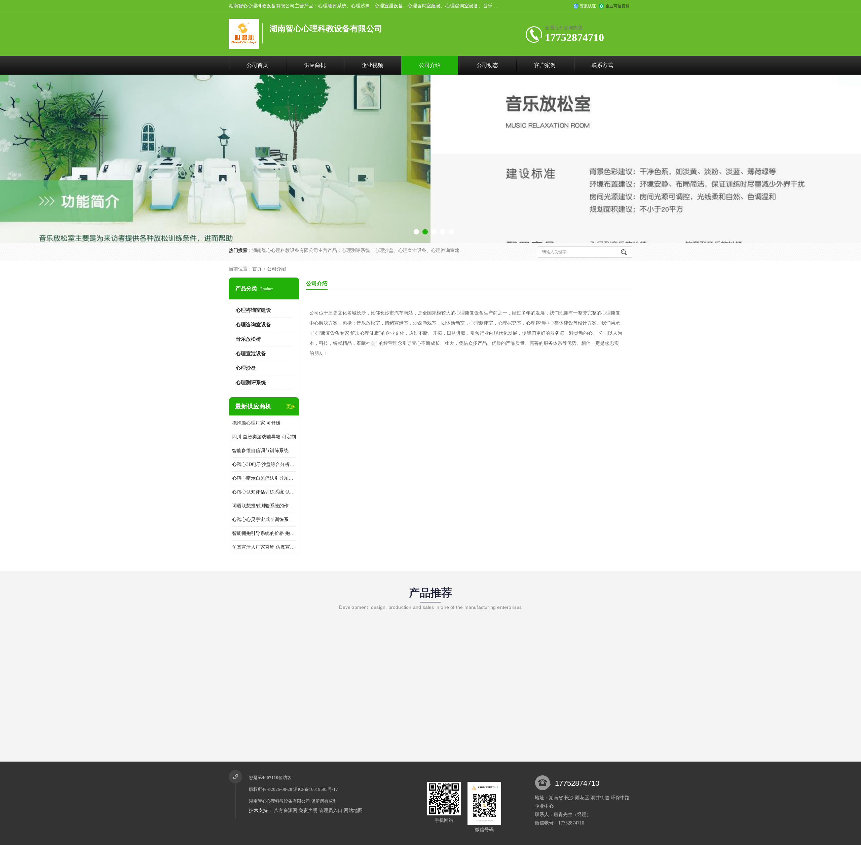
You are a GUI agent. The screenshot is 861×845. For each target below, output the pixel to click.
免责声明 (308, 810)
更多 (291, 406)
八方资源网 (285, 810)
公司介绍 (430, 65)
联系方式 (602, 65)
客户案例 (545, 65)
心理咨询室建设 (253, 310)
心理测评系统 (251, 382)
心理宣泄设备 (251, 353)
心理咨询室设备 (253, 324)
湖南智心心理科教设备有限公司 (279, 801)
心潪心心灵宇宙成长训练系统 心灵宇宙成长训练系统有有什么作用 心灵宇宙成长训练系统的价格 (264, 519)
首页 (257, 268)
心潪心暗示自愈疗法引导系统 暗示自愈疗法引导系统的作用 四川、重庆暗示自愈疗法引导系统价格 (264, 478)
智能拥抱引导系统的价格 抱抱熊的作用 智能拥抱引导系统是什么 (264, 533)
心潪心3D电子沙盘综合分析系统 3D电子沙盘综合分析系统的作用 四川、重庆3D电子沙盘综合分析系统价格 (264, 464)
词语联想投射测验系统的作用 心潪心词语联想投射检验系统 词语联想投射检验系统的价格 (264, 505)
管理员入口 (330, 810)
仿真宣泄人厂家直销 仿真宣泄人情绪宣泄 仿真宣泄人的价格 (264, 547)
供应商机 (315, 65)
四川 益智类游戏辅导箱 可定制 (264, 436)
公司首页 (257, 65)
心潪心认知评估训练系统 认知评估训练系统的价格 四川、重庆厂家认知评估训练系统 (264, 491)
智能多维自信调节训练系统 (260, 450)
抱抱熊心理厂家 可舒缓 (256, 423)
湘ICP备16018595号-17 (315, 789)
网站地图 (353, 810)
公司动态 (487, 65)
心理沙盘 (246, 368)
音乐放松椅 (248, 339)
